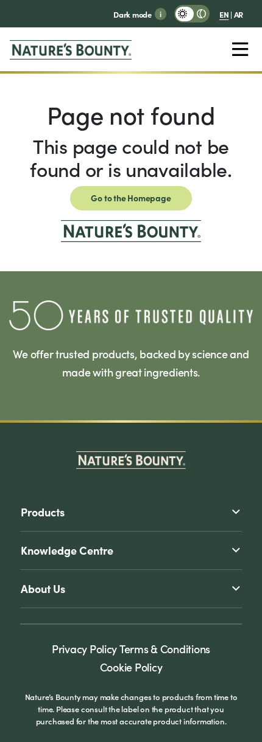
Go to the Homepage (131, 198)
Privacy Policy (84, 648)
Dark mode (132, 14)
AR (238, 14)
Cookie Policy (131, 666)
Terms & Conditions (164, 648)
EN (223, 14)
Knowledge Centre (67, 550)
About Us (43, 588)
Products (43, 511)
